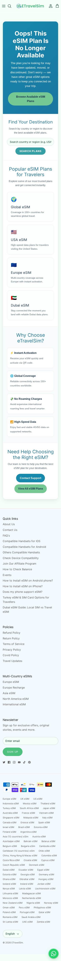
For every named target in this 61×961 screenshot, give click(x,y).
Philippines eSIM (42, 907)
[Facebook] (9, 762)
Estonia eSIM (41, 827)
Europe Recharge (14, 687)
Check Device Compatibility (21, 558)
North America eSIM (16, 698)
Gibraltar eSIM (26, 879)
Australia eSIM (10, 813)
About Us (9, 524)
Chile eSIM (44, 850)
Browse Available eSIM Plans (30, 99)
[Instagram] (14, 762)
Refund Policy (11, 632)
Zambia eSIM (43, 921)
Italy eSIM (47, 817)
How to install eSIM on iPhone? (23, 586)
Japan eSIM (49, 808)
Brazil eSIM (24, 827)
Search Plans (30, 151)
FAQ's (6, 535)
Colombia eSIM (49, 855)
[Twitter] (4, 762)
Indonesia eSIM (11, 803)
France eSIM (28, 813)
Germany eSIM (46, 874)
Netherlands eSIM (31, 898)
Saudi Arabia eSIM (31, 917)
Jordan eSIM (43, 883)
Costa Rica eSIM (11, 860)
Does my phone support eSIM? (22, 591)
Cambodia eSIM (47, 846)
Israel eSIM (8, 827)
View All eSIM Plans (30, 488)
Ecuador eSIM (26, 869)
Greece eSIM (27, 822)
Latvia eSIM (25, 888)
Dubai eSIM (9, 869)
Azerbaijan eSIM (11, 841)
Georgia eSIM (28, 874)
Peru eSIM (24, 907)
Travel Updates (12, 661)
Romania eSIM (10, 917)
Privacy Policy (12, 649)
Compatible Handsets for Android (24, 546)
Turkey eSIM (9, 808)
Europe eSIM (11, 682)
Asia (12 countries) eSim (15, 836)
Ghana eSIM (9, 879)
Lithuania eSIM (10, 893)
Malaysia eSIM (30, 817)
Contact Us (10, 530)
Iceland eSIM (9, 883)
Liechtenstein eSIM (45, 888)
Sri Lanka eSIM (10, 921)
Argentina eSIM (28, 831)
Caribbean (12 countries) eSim (19, 850)
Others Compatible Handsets (21, 552)
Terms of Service (13, 644)
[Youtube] (19, 762)
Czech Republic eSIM (14, 865)
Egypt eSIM (43, 869)
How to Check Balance (17, 569)
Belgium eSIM (10, 846)
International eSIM (14, 704)
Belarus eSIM (48, 841)
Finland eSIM (9, 831)
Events (7, 575)
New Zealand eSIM (13, 902)
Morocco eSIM (10, 898)
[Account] (50, 6)
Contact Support (30, 478)
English (10, 933)
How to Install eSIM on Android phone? (28, 580)
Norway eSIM (51, 902)
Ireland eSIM (26, 883)
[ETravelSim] (30, 6)
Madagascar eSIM (31, 893)
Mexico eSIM (29, 803)
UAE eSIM (27, 921)
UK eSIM (24, 798)
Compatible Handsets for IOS (21, 541)
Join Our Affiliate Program (19, 563)
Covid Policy (11, 655)
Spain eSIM (44, 822)
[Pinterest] (29, 762)
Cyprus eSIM (48, 860)
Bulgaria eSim (28, 846)
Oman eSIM (9, 907)
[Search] (11, 6)
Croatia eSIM (30, 860)
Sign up (12, 751)
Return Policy (11, 638)
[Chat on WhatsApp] (53, 953)
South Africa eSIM (29, 808)
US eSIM (37, 798)
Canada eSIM (9, 822)
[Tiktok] (24, 762)
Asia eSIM (9, 693)
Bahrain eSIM (30, 841)
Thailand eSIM (47, 803)
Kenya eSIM (9, 888)
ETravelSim (17, 942)
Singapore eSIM (11, 817)
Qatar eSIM (44, 912)
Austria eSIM (39, 836)
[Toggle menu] (3, 6)
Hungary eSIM (45, 879)
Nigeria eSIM (33, 902)
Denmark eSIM (36, 865)
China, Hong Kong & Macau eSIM (20, 855)
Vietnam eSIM (46, 813)
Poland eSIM (9, 912)
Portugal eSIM (27, 912)
